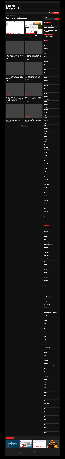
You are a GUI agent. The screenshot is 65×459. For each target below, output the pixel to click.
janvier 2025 (45, 59)
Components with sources (48, 242)
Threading (45, 406)
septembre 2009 (46, 200)
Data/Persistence (46, 252)
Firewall (45, 285)
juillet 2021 (45, 86)
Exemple (8, 33)
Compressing (46, 247)
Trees (44, 413)
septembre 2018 (46, 110)
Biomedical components (33, 27)
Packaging (45, 352)
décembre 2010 (46, 179)
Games (45, 299)
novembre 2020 (46, 96)
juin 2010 (45, 189)
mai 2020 (45, 102)
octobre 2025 (46, 50)
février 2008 (45, 219)
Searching (45, 379)
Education (45, 269)
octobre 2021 (46, 83)
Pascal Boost (15, 27)
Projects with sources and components (50, 365)
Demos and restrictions (47, 257)
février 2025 (45, 58)
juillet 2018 (45, 112)
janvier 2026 (45, 45)
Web (44, 424)
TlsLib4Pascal (46, 24)
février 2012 (45, 158)
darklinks (35, 456)
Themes (45, 405)
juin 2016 (45, 133)
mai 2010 (45, 190)
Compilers (45, 241)
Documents (45, 264)
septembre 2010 (46, 184)
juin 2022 (45, 78)
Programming (46, 360)
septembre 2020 (46, 99)
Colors (45, 239)
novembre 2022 (46, 75)
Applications (46, 231)
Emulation (8, 94)
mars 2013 (45, 141)
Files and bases (46, 283)
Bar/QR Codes (46, 236)
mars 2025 (45, 56)
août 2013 (45, 136)
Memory (45, 336)
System (45, 390)
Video (44, 416)
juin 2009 (45, 205)
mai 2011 (45, 171)
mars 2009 (45, 208)
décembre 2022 (46, 74)
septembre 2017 (46, 120)
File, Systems (46, 280)
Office (45, 349)
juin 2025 (45, 53)
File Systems (46, 277)
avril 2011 (45, 173)
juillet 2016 (45, 131)
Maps (44, 331)
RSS (44, 371)
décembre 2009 (46, 197)
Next (26, 125)
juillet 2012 (45, 152)
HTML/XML (45, 315)
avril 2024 (45, 66)
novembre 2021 (46, 82)
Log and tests (46, 326)
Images (45, 317)
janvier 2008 (45, 221)
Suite (44, 389)
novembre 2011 (46, 163)
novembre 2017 (46, 118)
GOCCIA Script (46, 28)
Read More (8, 38)
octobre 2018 (46, 109)
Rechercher (46, 17)
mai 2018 (45, 115)
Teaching (45, 392)
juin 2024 (45, 64)
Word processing (46, 430)
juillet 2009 (45, 203)
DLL (44, 261)
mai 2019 (45, 106)
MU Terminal (33, 111)
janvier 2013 (45, 144)
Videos (45, 417)
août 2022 (45, 77)
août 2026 (45, 42)
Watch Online (56, 12)
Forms (45, 291)
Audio (44, 233)
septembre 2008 (46, 214)
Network (45, 339)
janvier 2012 (45, 160)
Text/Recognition (46, 403)
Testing (45, 395)
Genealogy (45, 301)
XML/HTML (45, 432)
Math (44, 333)
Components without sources (48, 244)
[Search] (49, 13)
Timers (45, 408)
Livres (45, 325)
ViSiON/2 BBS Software (33, 68)
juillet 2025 (45, 51)
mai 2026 (45, 43)
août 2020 (45, 101)
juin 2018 (45, 114)
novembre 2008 (46, 213)
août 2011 (45, 166)
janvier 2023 (45, 72)
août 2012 (45, 150)
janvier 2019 (45, 107)
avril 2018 (45, 117)
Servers (45, 384)
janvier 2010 (45, 195)
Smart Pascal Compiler (33, 89)
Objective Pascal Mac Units (15, 89)
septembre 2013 (46, 134)
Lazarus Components (13, 7)
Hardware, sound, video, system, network (50, 310)
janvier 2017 (45, 126)
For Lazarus (45, 288)
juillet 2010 (45, 187)
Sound (45, 387)
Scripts (24, 446)
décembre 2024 (46, 61)
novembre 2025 (46, 48)
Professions (45, 357)
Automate (45, 234)
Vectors (45, 414)
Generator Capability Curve (15, 68)
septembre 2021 (46, 85)
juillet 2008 (45, 216)
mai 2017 (45, 123)
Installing (45, 318)
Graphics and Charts (47, 304)
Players (45, 355)
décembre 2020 (46, 94)
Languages (45, 320)
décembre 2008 (46, 211)
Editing (45, 267)
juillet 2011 (45, 168)
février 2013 (45, 142)
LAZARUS (45, 323)
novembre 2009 (46, 198)
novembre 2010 (46, 181)
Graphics (45, 302)
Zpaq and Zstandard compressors (49, 27)
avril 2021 (45, 90)
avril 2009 (45, 206)
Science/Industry (28, 33)
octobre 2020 (46, 98)
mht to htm (15, 47)
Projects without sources (48, 366)
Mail (44, 328)
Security (45, 381)
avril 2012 (45, 155)
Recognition (45, 368)
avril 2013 (45, 139)
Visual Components (47, 421)
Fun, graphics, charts (47, 294)
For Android (45, 286)
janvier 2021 (45, 93)
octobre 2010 (46, 182)
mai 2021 (45, 88)
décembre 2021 (46, 80)
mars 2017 (45, 125)
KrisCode (33, 47)
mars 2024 (45, 67)
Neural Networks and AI (47, 347)
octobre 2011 (46, 165)
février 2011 (45, 176)
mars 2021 (45, 91)
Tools (10, 33)
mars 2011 (45, 174)
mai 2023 (45, 69)
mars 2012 (45, 157)
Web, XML (45, 427)
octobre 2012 (46, 147)
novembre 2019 (46, 104)
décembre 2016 (46, 128)
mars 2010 (45, 192)
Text (7, 116)
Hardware (45, 307)
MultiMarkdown (15, 111)
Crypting (45, 249)
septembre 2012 (46, 149)
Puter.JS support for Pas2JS (48, 25)
